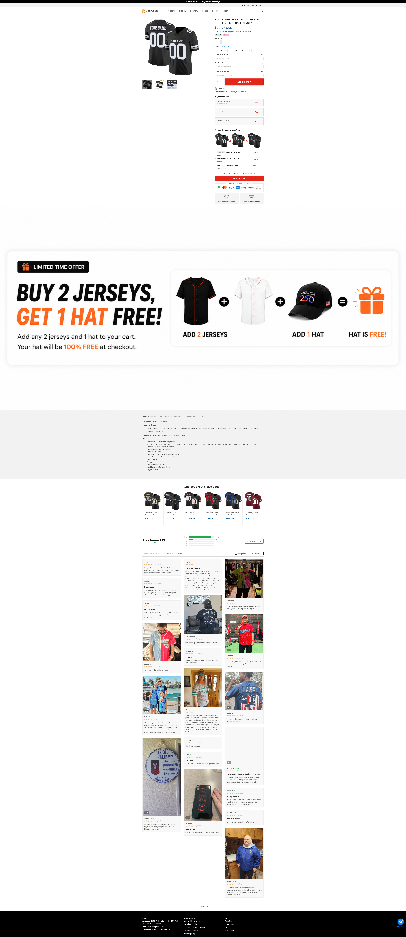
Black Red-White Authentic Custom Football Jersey (212, 514)
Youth (234, 42)
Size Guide (226, 47)
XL (230, 50)
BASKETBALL (194, 11)
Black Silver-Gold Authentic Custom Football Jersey (228, 159)
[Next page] (200, 48)
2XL (236, 50)
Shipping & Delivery (192, 924)
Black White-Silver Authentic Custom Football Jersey (233, 152)
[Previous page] (144, 48)
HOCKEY (215, 11)
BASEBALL (182, 11)
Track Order (260, 5)
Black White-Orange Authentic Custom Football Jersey (192, 514)
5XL (255, 50)
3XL (242, 50)
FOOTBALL (171, 11)
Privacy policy (189, 933)
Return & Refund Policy (193, 921)
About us (228, 921)
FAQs (244, 5)
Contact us (250, 5)
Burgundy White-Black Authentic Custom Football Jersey (252, 514)
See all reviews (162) (149, 543)
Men (217, 42)
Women (225, 42)
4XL (249, 50)
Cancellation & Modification (195, 927)
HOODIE (205, 11)
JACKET (225, 11)
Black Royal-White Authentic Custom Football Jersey (233, 514)
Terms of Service (191, 930)
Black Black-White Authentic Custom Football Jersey (228, 165)
